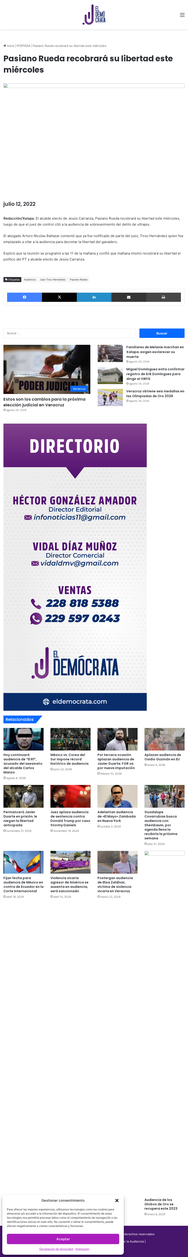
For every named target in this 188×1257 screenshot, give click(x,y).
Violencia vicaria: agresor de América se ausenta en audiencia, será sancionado (69, 884)
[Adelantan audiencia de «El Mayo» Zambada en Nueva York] (117, 796)
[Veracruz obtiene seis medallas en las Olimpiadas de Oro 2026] (110, 397)
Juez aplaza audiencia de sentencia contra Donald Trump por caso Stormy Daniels (70, 818)
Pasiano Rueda (78, 279)
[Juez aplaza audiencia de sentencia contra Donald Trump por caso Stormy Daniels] (70, 796)
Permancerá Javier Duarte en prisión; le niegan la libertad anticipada (20, 818)
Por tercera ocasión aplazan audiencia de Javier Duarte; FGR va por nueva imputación (116, 761)
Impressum (82, 1249)
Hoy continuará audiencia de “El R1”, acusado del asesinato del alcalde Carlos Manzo (22, 764)
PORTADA (23, 46)
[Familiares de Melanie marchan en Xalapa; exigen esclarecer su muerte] (110, 353)
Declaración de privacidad (56, 1249)
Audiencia (30, 279)
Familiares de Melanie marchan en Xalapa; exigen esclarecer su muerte (155, 352)
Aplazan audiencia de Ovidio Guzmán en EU (162, 757)
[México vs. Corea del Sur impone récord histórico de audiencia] (70, 739)
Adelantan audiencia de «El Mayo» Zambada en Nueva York (116, 816)
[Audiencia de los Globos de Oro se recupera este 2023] (164, 1023)
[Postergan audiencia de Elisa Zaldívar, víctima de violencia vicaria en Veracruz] (117, 862)
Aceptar (63, 1239)
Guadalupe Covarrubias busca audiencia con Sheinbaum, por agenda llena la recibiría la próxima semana (160, 825)
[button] (117, 1200)
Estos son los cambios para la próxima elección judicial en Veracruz (44, 402)
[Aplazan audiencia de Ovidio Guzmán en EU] (164, 739)
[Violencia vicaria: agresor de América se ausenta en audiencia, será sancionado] (70, 862)
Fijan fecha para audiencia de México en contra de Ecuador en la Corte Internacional (23, 884)
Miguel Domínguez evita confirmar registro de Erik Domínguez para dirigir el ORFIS (155, 374)
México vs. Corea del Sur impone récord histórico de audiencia (69, 759)
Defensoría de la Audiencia (124, 1241)
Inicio (10, 46)
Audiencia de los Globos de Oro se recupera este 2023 (160, 1204)
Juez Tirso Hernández (53, 279)
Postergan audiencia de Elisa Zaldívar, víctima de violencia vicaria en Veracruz (115, 884)
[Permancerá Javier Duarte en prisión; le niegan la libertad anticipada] (23, 796)
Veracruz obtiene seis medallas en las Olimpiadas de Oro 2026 (155, 393)
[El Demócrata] (94, 14)
